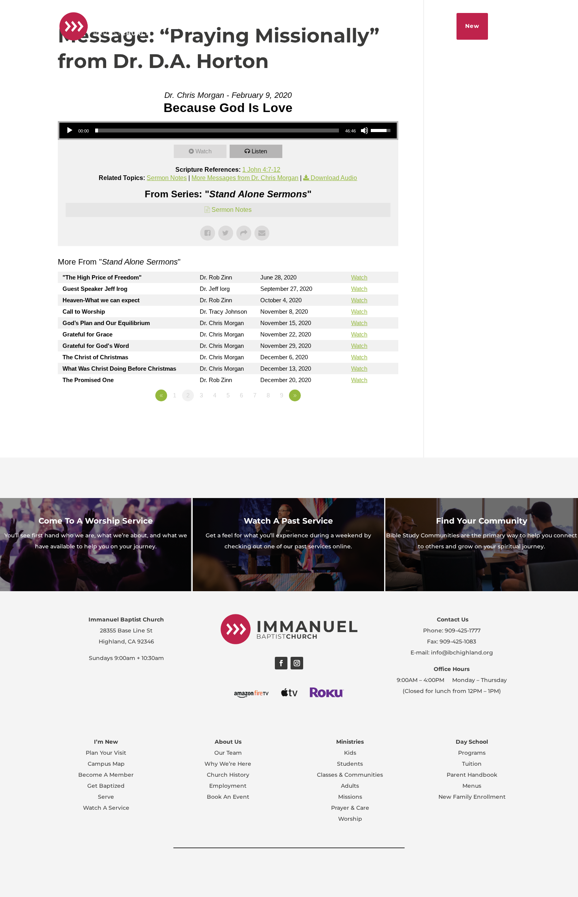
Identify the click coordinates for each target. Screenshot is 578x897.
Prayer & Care (350, 807)
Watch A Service (106, 807)
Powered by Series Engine (369, 417)
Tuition (472, 763)
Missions (350, 796)
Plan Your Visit (106, 752)
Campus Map (106, 763)
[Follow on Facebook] (281, 663)
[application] (228, 130)
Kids (350, 752)
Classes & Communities (350, 774)
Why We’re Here (227, 763)
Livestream (365, 25)
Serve (106, 796)
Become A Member (106, 774)
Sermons (408, 25)
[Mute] (364, 130)
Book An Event (228, 796)
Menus (471, 785)
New (472, 25)
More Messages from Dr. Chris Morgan (244, 178)
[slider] (217, 130)
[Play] (70, 130)
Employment (228, 785)
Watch (203, 151)
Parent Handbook (472, 774)
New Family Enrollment (472, 796)
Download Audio (334, 178)
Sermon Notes (167, 178)
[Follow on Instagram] (297, 663)
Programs (472, 752)
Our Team (228, 752)
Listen (259, 151)
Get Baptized (106, 785)
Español (294, 25)
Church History (228, 774)
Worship (350, 818)
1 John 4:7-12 (261, 169)
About (327, 25)
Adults (350, 785)
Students (350, 763)
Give (439, 25)
